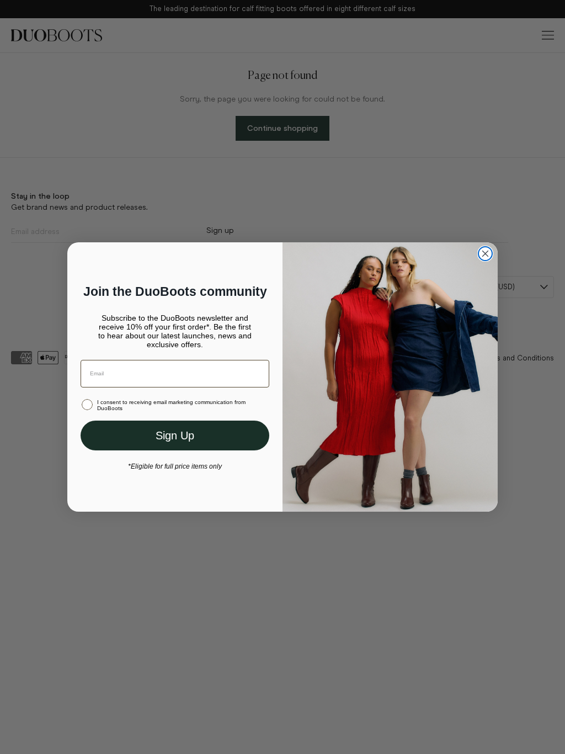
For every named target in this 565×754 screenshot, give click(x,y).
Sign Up (175, 435)
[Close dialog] (485, 254)
